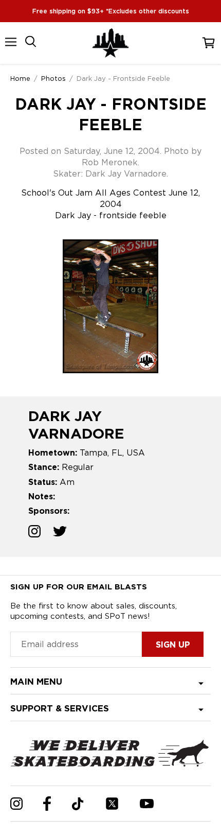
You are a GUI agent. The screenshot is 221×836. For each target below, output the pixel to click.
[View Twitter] (60, 532)
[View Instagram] (34, 532)
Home (20, 78)
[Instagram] (16, 803)
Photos (53, 78)
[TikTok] (77, 803)
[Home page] (110, 43)
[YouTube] (147, 803)
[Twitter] (112, 803)
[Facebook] (47, 803)
